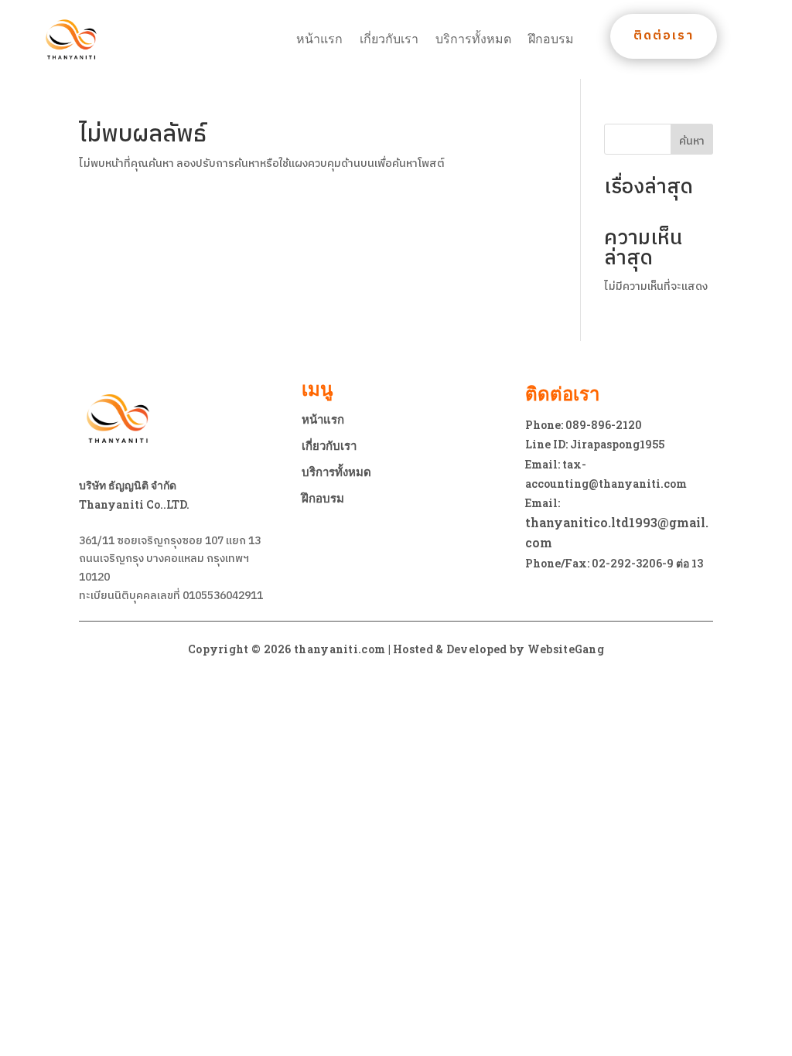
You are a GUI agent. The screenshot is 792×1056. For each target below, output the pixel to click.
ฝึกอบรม (551, 39)
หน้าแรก (319, 39)
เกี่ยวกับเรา (389, 39)
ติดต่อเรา (663, 36)
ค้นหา (692, 141)
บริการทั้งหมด (473, 39)
